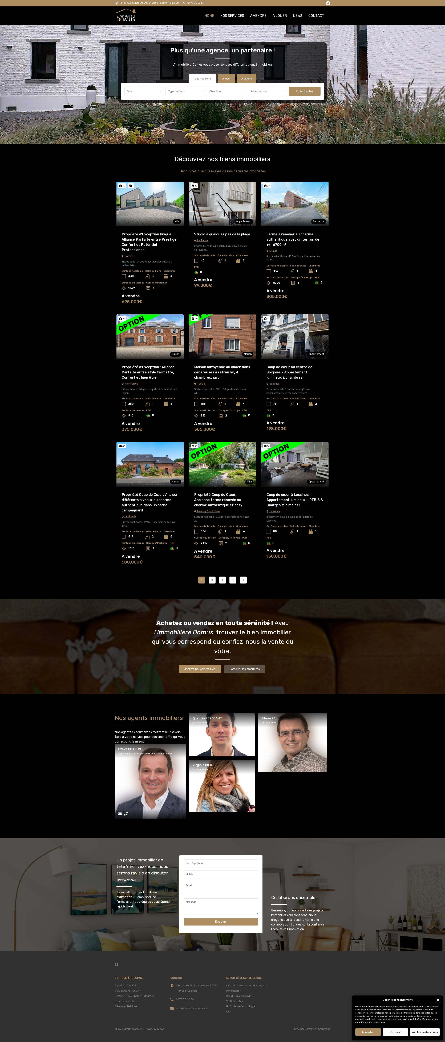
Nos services (232, 16)
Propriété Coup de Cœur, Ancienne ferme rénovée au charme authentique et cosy (218, 500)
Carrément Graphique (317, 1029)
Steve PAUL (270, 718)
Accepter (368, 1032)
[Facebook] (328, 3)
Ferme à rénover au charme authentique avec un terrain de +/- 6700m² (292, 239)
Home (209, 16)
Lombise (129, 256)
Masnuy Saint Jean (208, 511)
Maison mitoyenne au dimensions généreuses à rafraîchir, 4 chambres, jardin (222, 372)
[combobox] (144, 91)
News (297, 16)
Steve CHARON (129, 749)
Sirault (273, 250)
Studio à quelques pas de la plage (222, 234)
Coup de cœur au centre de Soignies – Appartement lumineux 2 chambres (289, 372)
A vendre (258, 16)
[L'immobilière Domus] (126, 16)
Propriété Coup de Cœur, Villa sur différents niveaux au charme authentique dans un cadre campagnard (150, 502)
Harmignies (131, 383)
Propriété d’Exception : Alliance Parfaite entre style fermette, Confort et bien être (148, 372)
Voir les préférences (425, 1032)
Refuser (395, 1032)
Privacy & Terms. (155, 1029)
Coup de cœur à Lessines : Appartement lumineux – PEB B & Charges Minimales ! (294, 500)
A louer (280, 16)
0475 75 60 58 (185, 999)
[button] (438, 1000)
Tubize (200, 383)
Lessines (274, 511)
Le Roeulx (130, 516)
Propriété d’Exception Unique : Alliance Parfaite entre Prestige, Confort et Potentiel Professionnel (149, 242)
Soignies (274, 383)
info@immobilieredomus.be (192, 1008)
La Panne (202, 240)
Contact (316, 16)
